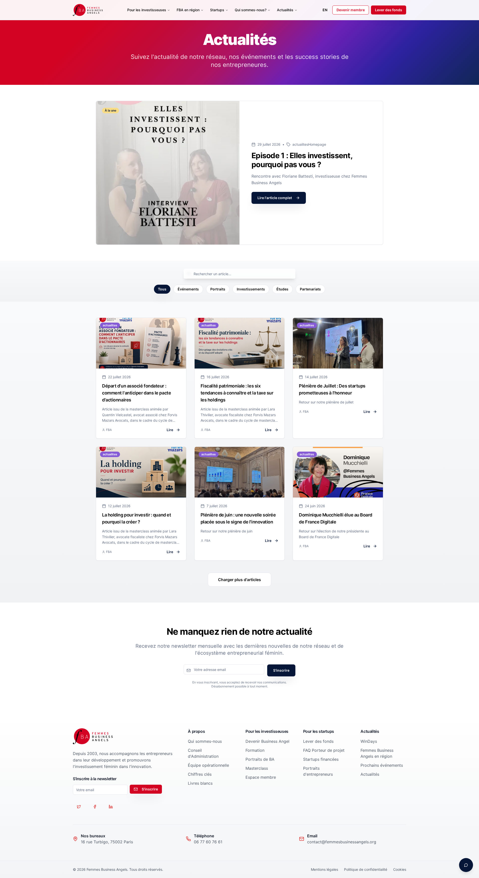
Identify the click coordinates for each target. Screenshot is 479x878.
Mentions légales (324, 869)
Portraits (217, 289)
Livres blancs (200, 783)
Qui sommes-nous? (250, 10)
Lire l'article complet (274, 198)
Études (282, 289)
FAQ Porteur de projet (324, 750)
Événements (188, 289)
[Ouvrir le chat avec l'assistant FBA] (466, 865)
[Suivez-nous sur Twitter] (79, 807)
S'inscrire (281, 670)
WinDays (368, 741)
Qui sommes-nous (205, 741)
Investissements (251, 289)
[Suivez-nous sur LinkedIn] (111, 807)
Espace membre (260, 777)
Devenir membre (351, 10)
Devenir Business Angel (267, 741)
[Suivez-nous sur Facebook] (95, 807)
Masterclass (256, 768)
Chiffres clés (200, 774)
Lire (170, 430)
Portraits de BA (259, 759)
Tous (162, 289)
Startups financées (321, 759)
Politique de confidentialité (365, 869)
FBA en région (188, 10)
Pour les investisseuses (146, 10)
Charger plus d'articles (239, 579)
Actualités (285, 10)
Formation (254, 750)
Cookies (399, 869)
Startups (217, 10)
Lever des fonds (388, 10)
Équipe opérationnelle (208, 765)
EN (325, 10)
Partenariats (310, 289)
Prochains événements (381, 765)
